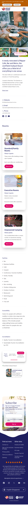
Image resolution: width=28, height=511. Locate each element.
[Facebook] (4, 483)
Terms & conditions (7, 454)
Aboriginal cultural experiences (13, 478)
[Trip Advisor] (24, 483)
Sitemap (4, 457)
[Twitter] (14, 483)
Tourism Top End (19, 453)
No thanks (17, 4)
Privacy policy (6, 452)
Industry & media (19, 444)
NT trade (17, 450)
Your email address (9, 413)
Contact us (5, 444)
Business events (19, 447)
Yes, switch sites (7, 4)
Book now (20, 353)
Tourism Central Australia (19, 456)
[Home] (5, 8)
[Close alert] (26, 1)
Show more (5, 90)
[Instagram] (9, 483)
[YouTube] (19, 483)
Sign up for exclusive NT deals (7, 448)
